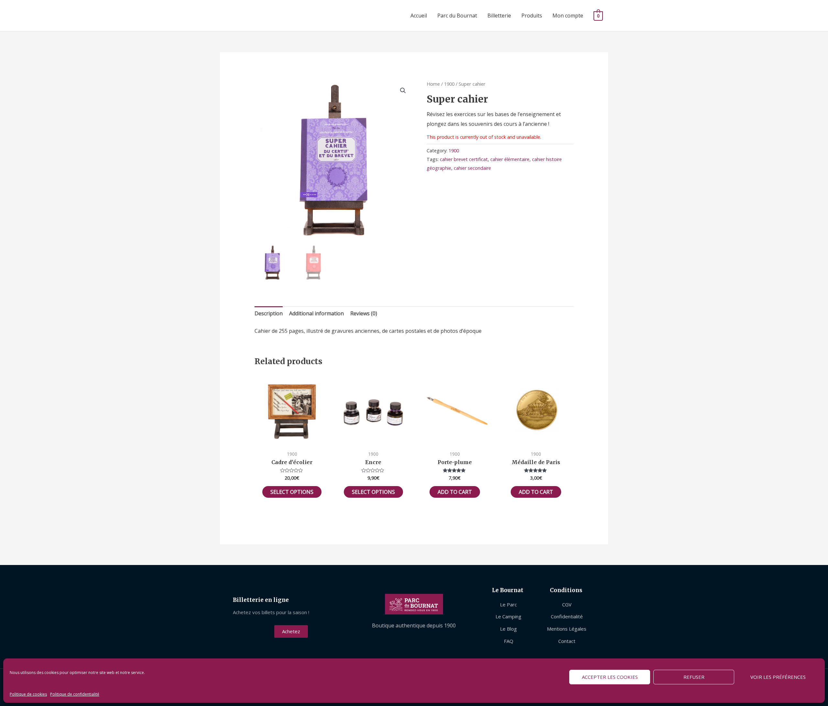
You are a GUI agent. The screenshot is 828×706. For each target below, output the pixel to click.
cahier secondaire (472, 168)
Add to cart (455, 491)
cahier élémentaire (509, 159)
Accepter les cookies (610, 677)
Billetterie (499, 15)
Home (433, 84)
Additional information (316, 313)
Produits (531, 15)
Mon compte (567, 15)
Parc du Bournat (457, 15)
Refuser (693, 677)
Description (269, 313)
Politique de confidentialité (74, 694)
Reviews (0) (363, 313)
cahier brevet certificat (464, 159)
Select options (291, 491)
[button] (291, 631)
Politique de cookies (28, 694)
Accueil (418, 15)
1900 (449, 84)
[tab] (269, 313)
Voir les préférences (778, 677)
